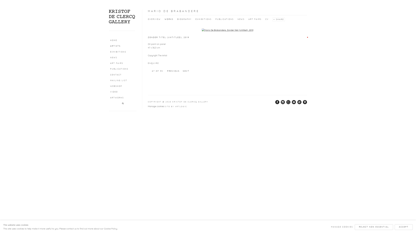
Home (113, 40)
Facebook (277, 102)
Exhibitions (118, 52)
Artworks (117, 98)
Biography (184, 19)
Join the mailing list (294, 102)
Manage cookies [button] (156, 106)
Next (186, 71)
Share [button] (280, 19)
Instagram (283, 102)
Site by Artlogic (176, 106)
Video (114, 92)
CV (267, 19)
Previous (173, 71)
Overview (154, 19)
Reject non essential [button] (374, 227)
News (113, 57)
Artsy (288, 102)
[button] (123, 103)
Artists (115, 46)
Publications (119, 69)
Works (169, 19)
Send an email (299, 102)
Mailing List (118, 80)
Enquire (153, 63)
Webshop (116, 86)
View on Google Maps (305, 102)
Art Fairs (116, 63)
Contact (116, 75)
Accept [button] (404, 227)
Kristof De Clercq (122, 16)
